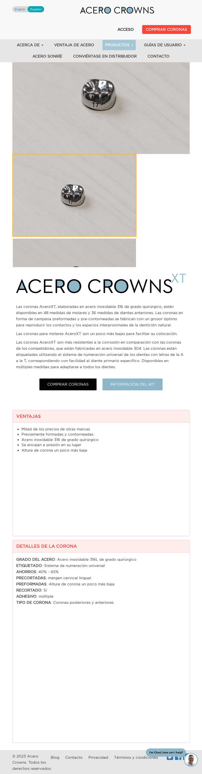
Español (36, 9)
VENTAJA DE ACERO (74, 45)
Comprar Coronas (166, 29)
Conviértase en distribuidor (105, 56)
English (20, 9)
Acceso (126, 29)
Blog (55, 757)
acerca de (29, 45)
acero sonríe (47, 56)
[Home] (117, 10)
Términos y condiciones (136, 757)
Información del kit (132, 384)
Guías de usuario (163, 45)
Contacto (158, 56)
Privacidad (98, 757)
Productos (118, 45)
